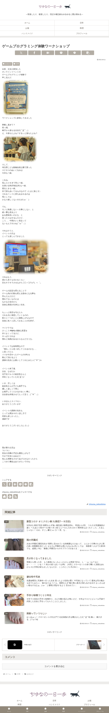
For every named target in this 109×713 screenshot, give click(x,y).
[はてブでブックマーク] (48, 53)
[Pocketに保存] (61, 53)
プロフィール (89, 704)
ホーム (19, 701)
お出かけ (8, 64)
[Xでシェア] (21, 53)
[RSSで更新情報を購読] (15, 496)
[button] (88, 53)
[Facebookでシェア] (34, 53)
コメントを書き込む (54, 666)
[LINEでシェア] (74, 53)
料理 (19, 704)
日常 (17, 64)
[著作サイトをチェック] (4, 496)
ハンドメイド (54, 704)
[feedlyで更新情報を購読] (10, 496)
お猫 (89, 701)
